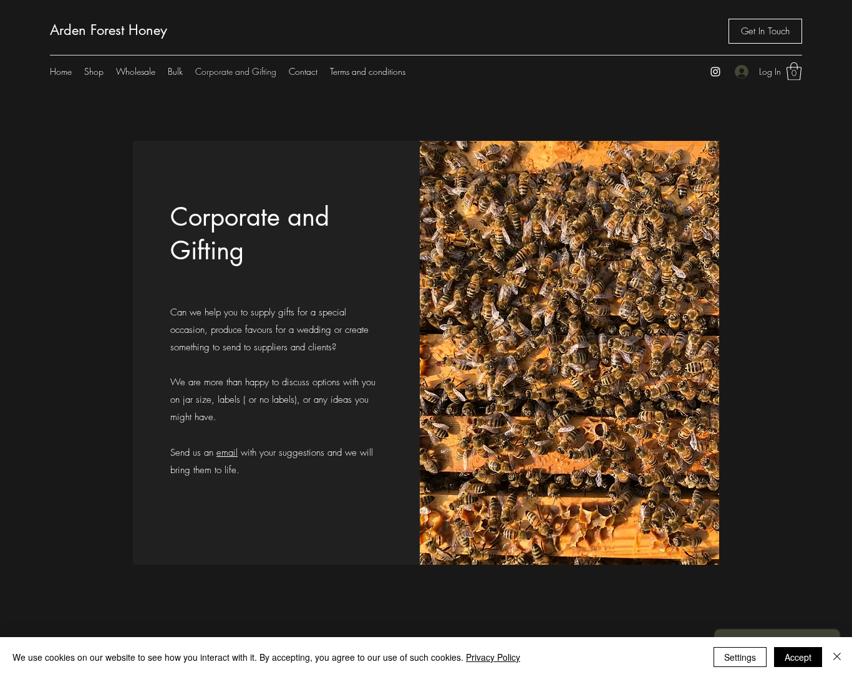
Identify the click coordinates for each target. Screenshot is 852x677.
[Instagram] (715, 71)
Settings (740, 657)
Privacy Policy (493, 657)
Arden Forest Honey (108, 30)
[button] (794, 71)
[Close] (837, 657)
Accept (798, 657)
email (227, 452)
